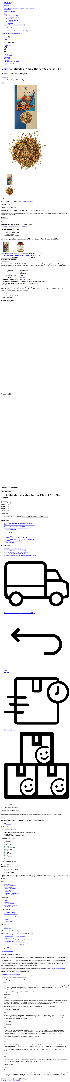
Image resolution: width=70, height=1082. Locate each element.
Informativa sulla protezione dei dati (54, 968)
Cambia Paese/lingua (14, 931)
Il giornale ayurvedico (10, 912)
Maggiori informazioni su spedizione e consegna (14, 226)
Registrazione (7, 902)
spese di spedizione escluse (26, 201)
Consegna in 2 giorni (9, 11)
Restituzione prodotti (13, 17)
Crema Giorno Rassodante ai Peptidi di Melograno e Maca (20, 555)
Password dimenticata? (10, 903)
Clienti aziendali (8, 891)
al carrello (6, 5)
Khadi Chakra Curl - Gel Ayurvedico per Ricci (16, 552)
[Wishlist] (5, 48)
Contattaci (10, 21)
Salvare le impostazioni (7, 1079)
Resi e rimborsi (8, 887)
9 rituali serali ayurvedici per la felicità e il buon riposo (18, 523)
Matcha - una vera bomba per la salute (14, 526)
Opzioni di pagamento (13, 20)
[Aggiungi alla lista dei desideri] (1, 219)
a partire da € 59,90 (19, 8)
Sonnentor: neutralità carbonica (10, 296)
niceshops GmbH (13, 934)
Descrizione (5, 261)
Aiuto (5, 14)
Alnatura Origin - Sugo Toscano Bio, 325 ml (16, 255)
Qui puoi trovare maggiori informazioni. (11, 817)
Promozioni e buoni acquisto (11, 893)
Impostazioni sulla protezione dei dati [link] (14, 943)
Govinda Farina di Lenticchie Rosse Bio (15, 553)
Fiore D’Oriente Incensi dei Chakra (13, 541)
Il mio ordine (7, 884)
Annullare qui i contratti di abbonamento (15, 944)
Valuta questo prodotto (6, 491)
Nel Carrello (4, 217)
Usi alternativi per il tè (10, 529)
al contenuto (7, 3)
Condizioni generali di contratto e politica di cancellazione (19, 939)
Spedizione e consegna (10, 885)
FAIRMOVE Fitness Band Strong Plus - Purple (17, 537)
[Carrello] (36, 50)
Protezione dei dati (9, 938)
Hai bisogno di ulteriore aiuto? (12, 894)
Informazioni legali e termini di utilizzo (14, 936)
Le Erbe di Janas (8, 536)
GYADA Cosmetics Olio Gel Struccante (15, 549)
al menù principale (9, 2)
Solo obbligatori (11, 971)
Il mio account (8, 890)
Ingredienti (5, 285)
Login (5, 39)
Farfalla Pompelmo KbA (10, 542)
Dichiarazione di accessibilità (12, 941)
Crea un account (8, 45)
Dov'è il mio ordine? (13, 15)
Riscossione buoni (9, 906)
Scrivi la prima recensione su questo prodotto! (34, 516)
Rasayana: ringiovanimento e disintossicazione (16, 528)
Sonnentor (7, 68)
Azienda (6, 947)
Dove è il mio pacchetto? (11, 905)
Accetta (3, 971)
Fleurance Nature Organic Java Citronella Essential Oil (19, 539)
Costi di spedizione (13, 18)
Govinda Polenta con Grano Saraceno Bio (15, 550)
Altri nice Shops (8, 948)
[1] (9, 287)
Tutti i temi (10, 23)
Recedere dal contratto (7, 951)
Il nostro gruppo (8, 921)
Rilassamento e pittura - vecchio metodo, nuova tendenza (19, 525)
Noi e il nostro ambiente (10, 914)
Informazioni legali (7, 297)
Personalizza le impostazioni (23, 971)
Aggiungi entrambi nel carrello (8, 259)
